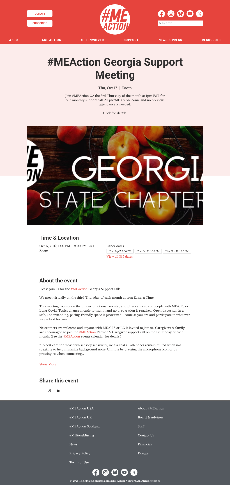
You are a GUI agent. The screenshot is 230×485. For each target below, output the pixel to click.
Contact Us (146, 435)
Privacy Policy (79, 453)
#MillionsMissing (81, 435)
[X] (199, 13)
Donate (143, 453)
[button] (14, 40)
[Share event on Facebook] (41, 390)
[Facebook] (161, 13)
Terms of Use (79, 462)
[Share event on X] (50, 390)
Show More (47, 364)
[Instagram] (170, 13)
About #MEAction (151, 408)
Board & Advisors (151, 417)
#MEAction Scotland (84, 426)
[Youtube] (190, 13)
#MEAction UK (80, 417)
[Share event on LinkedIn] (58, 390)
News (73, 444)
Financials (145, 444)
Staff (141, 426)
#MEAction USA (81, 408)
